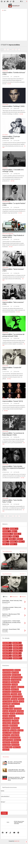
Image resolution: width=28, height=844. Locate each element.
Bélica (13, 531)
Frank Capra (14, 699)
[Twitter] (4, 1)
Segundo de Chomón (15, 737)
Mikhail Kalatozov (15, 728)
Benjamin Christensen (16, 677)
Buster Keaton (4, 300)
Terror (20, 541)
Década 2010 (6, 658)
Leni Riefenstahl (7, 720)
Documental (6, 536)
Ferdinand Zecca (7, 696)
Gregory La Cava (16, 703)
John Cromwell (19, 713)
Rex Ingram (20, 730)
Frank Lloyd (21, 699)
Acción (4, 528)
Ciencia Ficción (6, 533)
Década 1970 (6, 653)
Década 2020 (16, 658)
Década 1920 (16, 645)
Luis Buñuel (5, 725)
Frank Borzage (5, 70)
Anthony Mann (6, 677)
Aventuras (5, 531)
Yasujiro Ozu (6, 749)
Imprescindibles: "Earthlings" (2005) (13, 106)
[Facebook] (1, 1)
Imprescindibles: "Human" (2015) (12, 401)
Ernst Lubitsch (5, 134)
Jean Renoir (6, 713)
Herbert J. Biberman (8, 708)
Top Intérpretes (7, 551)
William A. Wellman (7, 747)
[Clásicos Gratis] (14, 7)
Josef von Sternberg (8, 718)
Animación (12, 528)
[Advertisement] (14, 27)
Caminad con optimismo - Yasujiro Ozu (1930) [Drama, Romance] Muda (16, 779)
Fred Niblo (15, 701)
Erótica (4, 539)
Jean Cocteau (12, 711)
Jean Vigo (12, 713)
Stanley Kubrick (15, 742)
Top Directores (7, 574)
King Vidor (16, 718)
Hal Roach (5, 706)
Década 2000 (16, 655)
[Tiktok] (10, 1)
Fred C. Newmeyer (7, 701)
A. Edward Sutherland (8, 670)
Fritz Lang (21, 701)
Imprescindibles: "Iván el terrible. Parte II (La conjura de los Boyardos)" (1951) (13, 468)
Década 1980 (16, 653)
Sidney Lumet (17, 740)
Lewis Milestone (7, 723)
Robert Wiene (16, 732)
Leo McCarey (15, 720)
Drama (14, 536)
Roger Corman (6, 735)
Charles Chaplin (15, 682)
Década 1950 (6, 650)
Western (12, 544)
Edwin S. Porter (6, 691)
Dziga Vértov (20, 687)
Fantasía (11, 539)
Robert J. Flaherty (7, 732)
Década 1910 (6, 645)
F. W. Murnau (14, 694)
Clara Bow (5, 566)
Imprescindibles (5, 104)
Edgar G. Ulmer (6, 689)
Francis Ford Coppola (17, 696)
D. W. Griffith (14, 684)
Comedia (16, 533)
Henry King (11, 706)
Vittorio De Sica (15, 744)
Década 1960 (16, 650)
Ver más (9, 83)
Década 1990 (6, 655)
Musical (18, 539)
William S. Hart (16, 747)
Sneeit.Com (16, 841)
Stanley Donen (6, 742)
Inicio (8, 822)
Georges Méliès (6, 703)
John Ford (5, 716)
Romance (12, 541)
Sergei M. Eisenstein (8, 740)
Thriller (4, 544)
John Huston (12, 716)
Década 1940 (16, 648)
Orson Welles (6, 730)
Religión (5, 541)
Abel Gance (17, 670)
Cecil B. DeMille (6, 682)
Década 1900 (16, 642)
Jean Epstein (20, 711)
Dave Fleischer (6, 687)
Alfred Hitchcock (7, 675)
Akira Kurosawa (6, 672)
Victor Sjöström (6, 744)
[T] (13, 1)
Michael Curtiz (6, 728)
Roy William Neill (15, 735)
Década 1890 (6, 642)
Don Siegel (13, 687)
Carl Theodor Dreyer (16, 679)
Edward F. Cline (14, 689)
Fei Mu (19, 694)
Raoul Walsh (13, 730)
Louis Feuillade (15, 723)
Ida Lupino (5, 711)
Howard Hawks (17, 708)
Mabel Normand (13, 725)
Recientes (5, 757)
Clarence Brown (7, 684)
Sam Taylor (5, 737)
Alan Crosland (5, 586)
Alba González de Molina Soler (7, 233)
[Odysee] (8, 1)
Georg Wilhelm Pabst (6, 201)
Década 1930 (6, 648)
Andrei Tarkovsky (16, 675)
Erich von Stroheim (16, 691)
